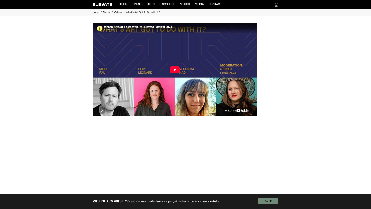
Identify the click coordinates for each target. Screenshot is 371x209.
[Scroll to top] (364, 193)
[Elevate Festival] (102, 4)
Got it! (268, 201)
